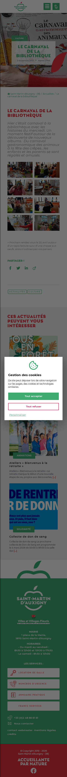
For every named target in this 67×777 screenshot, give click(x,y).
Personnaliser (17, 414)
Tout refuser (33, 406)
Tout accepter (33, 396)
